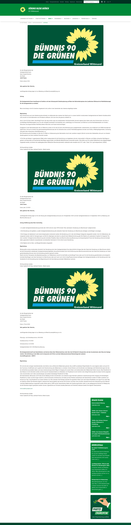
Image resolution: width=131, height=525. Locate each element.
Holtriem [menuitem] (66, 18)
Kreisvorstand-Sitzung (98, 403)
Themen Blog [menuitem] (85, 18)
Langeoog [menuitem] (75, 18)
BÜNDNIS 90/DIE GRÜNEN (39, 8)
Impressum (72, 1)
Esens (30, 22)
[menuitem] (47, 2)
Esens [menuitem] (49, 18)
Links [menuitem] (108, 1)
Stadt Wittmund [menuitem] (40, 18)
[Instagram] (105, 2)
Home (47, 1)
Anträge (45, 22)
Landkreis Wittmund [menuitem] (26, 18)
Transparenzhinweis (54, 1)
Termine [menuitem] (94, 18)
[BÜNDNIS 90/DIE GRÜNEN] (22, 9)
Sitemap (67, 1)
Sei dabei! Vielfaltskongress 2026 (100, 448)
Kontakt (62, 1)
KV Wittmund (23, 22)
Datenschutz (79, 1)
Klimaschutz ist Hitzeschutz (100, 479)
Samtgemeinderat (37, 22)
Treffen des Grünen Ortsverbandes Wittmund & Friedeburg (100, 422)
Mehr (107, 406)
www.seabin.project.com (26, 388)
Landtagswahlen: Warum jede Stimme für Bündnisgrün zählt (100, 464)
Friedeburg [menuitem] (57, 18)
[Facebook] (102, 2)
